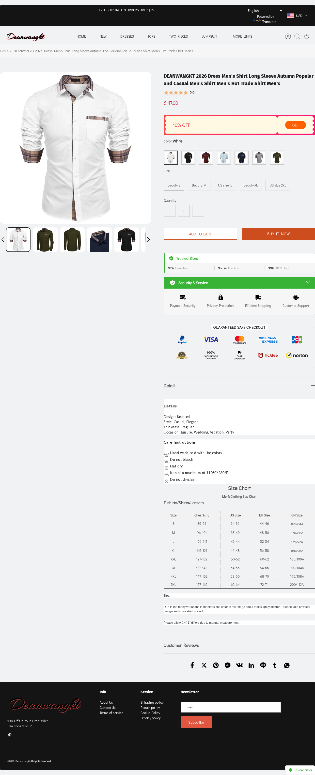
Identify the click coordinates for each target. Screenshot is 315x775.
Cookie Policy (150, 712)
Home (81, 36)
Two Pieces (178, 36)
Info (103, 692)
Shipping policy (152, 702)
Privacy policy (150, 717)
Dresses (127, 36)
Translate (269, 21)
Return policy (150, 707)
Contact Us (108, 707)
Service (147, 692)
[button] (3, 240)
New (103, 36)
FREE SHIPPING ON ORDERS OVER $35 (126, 10)
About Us (106, 702)
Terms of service (111, 712)
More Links (242, 36)
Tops (151, 36)
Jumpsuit (209, 36)
